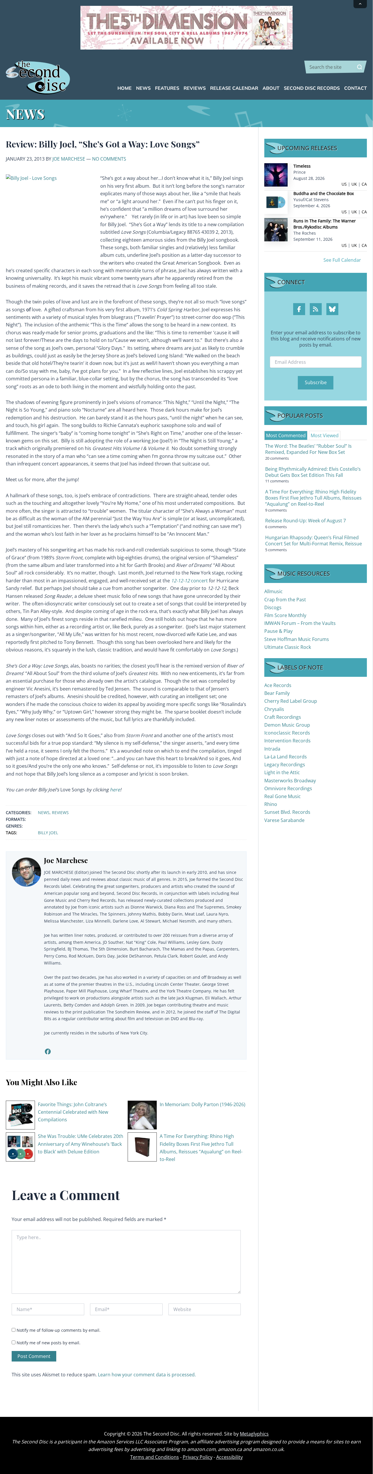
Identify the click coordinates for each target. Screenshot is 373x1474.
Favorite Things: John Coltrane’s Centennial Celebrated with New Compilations (73, 1112)
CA (364, 184)
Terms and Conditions (154, 1457)
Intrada (272, 749)
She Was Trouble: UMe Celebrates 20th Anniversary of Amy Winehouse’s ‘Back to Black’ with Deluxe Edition (80, 1144)
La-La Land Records (285, 756)
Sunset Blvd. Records (287, 812)
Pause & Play (278, 631)
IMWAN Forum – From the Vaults (300, 623)
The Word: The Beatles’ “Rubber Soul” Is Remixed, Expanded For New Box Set (308, 449)
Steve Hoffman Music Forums (296, 639)
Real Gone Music (282, 796)
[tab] (285, 435)
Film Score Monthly (285, 615)
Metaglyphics (254, 1434)
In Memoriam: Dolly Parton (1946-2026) (202, 1104)
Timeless (302, 166)
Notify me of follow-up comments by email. (59, 1330)
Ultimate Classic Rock (287, 647)
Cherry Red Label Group (290, 701)
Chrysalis (274, 709)
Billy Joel (48, 832)
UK (354, 184)
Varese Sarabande (284, 820)
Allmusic (273, 591)
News (44, 812)
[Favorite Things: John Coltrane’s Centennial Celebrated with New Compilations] (20, 1114)
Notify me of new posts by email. (48, 1342)
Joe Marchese (68, 159)
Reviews (60, 812)
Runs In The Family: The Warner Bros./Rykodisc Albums (324, 224)
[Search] (360, 67)
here (115, 789)
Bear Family (277, 693)
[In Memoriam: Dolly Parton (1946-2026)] (142, 1114)
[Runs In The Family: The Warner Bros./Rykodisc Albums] (276, 229)
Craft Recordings (282, 717)
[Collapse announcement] (360, 4)
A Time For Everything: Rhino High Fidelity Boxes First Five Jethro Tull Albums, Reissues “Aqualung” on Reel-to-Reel (313, 498)
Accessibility (229, 1457)
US (344, 184)
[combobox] (335, 67)
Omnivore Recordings (288, 788)
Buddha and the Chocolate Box (323, 193)
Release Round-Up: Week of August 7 (305, 520)
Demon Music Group (287, 725)
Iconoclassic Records (287, 733)
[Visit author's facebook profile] (47, 1051)
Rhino (270, 804)
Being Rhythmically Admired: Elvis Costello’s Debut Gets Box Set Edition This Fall (313, 472)
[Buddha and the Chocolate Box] (276, 202)
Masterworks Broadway (290, 780)
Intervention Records (287, 740)
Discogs (272, 607)
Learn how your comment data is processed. (147, 1374)
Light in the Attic (282, 772)
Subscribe (316, 382)
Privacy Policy (197, 1457)
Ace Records (277, 685)
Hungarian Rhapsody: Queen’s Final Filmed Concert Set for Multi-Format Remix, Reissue (313, 540)
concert (189, 580)
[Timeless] (276, 174)
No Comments (109, 159)
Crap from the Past (285, 599)
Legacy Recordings (284, 764)
